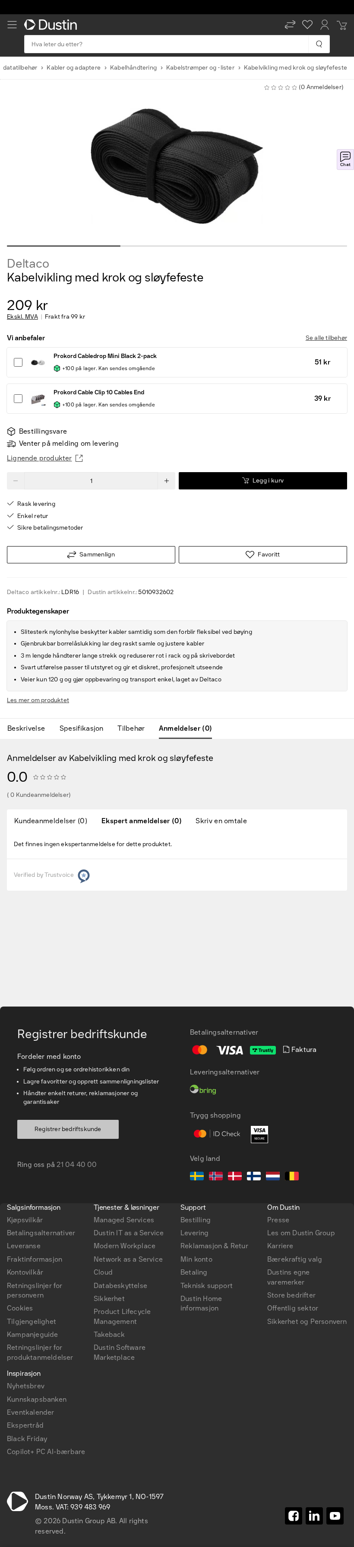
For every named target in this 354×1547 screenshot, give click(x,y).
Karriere (280, 1246)
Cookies (20, 1308)
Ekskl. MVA (22, 317)
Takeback (109, 1334)
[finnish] (254, 1177)
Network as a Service (128, 1259)
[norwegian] (216, 1177)
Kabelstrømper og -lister (200, 67)
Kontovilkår (25, 1272)
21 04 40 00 (77, 1164)
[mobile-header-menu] (12, 24)
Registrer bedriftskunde (68, 1129)
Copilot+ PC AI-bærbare (46, 1452)
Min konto (196, 1259)
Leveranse (24, 1246)
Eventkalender (30, 1412)
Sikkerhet (109, 1298)
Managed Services (124, 1220)
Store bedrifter (291, 1295)
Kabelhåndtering (133, 67)
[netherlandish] (273, 1177)
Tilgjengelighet (31, 1321)
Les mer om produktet (38, 700)
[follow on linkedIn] (314, 1516)
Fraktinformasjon (34, 1259)
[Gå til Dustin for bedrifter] (52, 24)
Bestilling (195, 1220)
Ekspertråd (25, 1425)
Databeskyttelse (120, 1286)
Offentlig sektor (292, 1308)
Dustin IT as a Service (129, 1233)
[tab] (29, 728)
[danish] (235, 1177)
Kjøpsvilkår (25, 1220)
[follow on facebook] (293, 1516)
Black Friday (27, 1439)
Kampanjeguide (32, 1334)
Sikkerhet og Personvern (307, 1321)
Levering (194, 1233)
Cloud (103, 1272)
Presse (278, 1220)
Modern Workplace (124, 1246)
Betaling (194, 1272)
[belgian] (292, 1177)
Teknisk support (206, 1286)
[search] (318, 44)
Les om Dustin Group (301, 1233)
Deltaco (28, 264)
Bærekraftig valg (294, 1259)
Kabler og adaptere (74, 67)
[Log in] (324, 24)
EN (26, 1069)
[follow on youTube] (335, 1516)
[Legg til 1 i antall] (166, 480)
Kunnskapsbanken (36, 1399)
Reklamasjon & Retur (214, 1246)
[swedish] (197, 1177)
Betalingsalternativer (41, 1233)
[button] (290, 24)
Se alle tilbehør (326, 338)
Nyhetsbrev (25, 1386)
